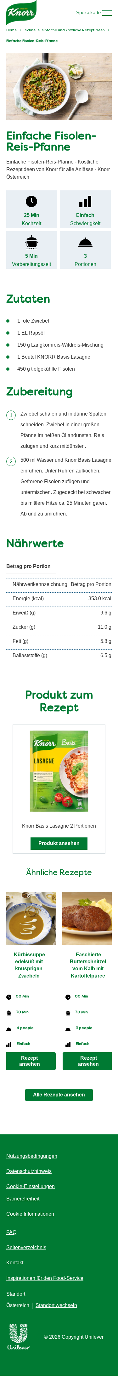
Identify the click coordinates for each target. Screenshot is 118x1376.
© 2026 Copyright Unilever (74, 1337)
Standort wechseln (56, 1305)
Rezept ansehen (29, 1060)
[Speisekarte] (107, 12)
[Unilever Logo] (18, 1348)
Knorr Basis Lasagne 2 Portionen (59, 826)
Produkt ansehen (59, 843)
